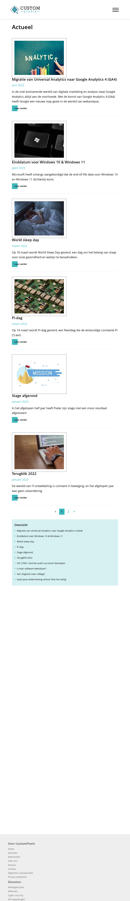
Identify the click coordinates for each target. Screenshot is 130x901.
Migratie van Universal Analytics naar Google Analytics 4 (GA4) (50, 530)
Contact (12, 868)
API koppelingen (16, 899)
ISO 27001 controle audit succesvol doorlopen (41, 563)
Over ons (12, 860)
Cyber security (15, 895)
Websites (13, 891)
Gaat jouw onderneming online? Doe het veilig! (41, 579)
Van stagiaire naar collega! (31, 573)
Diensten (12, 852)
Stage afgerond (25, 552)
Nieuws (12, 864)
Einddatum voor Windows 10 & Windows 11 (40, 536)
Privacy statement (17, 876)
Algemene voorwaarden (20, 872)
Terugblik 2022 (24, 557)
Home (11, 848)
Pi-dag (20, 546)
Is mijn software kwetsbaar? (31, 568)
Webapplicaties (16, 887)
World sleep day (25, 541)
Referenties (14, 856)
